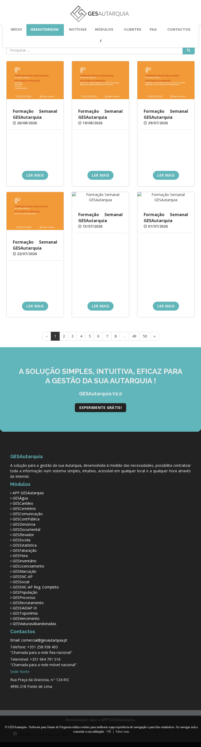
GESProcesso (24, 597)
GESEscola (21, 539)
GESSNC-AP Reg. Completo (36, 587)
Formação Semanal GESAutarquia (35, 114)
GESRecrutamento (28, 602)
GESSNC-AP (23, 576)
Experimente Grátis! (100, 407)
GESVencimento (26, 618)
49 (134, 336)
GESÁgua (20, 498)
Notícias (78, 29)
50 (145, 336)
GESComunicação (28, 513)
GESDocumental (26, 529)
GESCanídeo (23, 503)
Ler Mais (35, 175)
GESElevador (23, 534)
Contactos (179, 29)
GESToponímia (25, 613)
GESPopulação (25, 592)
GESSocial (21, 581)
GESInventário (24, 560)
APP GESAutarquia (28, 492)
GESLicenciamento (28, 566)
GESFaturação (25, 550)
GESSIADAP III (25, 607)
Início (16, 29)
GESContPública (26, 518)
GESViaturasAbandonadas (34, 623)
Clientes (132, 29)
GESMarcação (24, 571)
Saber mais (122, 731)
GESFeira (20, 555)
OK (109, 731)
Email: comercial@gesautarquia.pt (38, 640)
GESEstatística (25, 545)
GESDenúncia (24, 524)
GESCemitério (24, 508)
